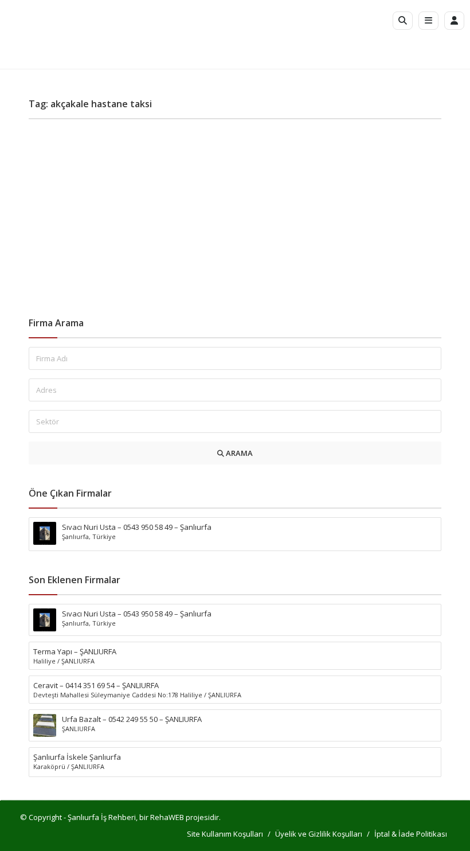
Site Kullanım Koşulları (225, 834)
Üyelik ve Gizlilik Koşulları (318, 834)
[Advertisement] (235, 214)
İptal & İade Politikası (410, 834)
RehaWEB (167, 817)
